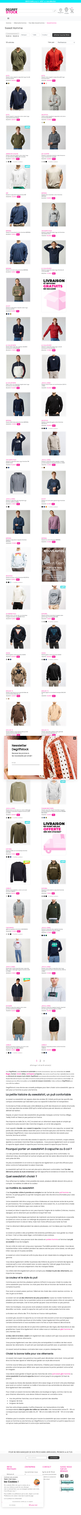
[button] (74, 738)
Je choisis (12, 1505)
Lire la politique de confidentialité (13, 1498)
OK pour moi (33, 1505)
